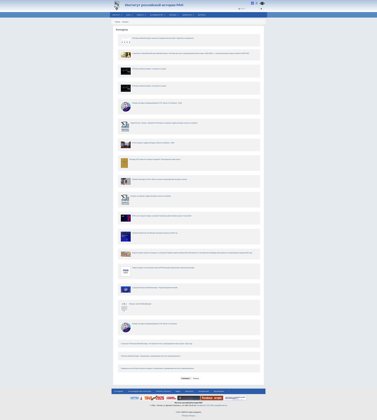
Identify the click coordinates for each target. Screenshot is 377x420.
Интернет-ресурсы (163, 391)
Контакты (201, 15)
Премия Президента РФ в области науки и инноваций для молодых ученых (159, 179)
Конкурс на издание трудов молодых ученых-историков (150, 196)
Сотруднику (118, 391)
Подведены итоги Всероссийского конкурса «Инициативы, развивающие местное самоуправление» (157, 368)
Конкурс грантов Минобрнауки (140, 304)
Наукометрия (203, 391)
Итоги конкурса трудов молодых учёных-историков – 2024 (153, 143)
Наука (128, 15)
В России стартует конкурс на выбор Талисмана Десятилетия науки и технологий (161, 216)
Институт (116, 15)
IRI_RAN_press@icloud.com (217, 405)
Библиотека (187, 15)
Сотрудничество (156, 15)
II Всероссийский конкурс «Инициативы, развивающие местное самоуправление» (151, 356)
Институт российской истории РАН (154, 4)
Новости (140, 15)
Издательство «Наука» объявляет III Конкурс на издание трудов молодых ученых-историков (163, 123)
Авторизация (219, 391)
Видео (178, 391)
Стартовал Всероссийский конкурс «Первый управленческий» (155, 287)
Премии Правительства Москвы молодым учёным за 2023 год (154, 233)
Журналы (172, 15)
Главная (117, 22)
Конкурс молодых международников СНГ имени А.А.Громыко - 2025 (157, 103)
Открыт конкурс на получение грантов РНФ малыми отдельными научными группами (163, 267)
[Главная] (117, 5)
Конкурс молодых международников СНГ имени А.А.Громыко (154, 323)
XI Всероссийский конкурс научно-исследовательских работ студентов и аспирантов (163, 38)
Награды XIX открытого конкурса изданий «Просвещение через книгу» (155, 159)
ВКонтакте (189, 391)
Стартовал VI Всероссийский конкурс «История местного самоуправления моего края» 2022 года (156, 343)
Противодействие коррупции (139, 391)
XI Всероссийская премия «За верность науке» (149, 69)
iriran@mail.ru (201, 405)
